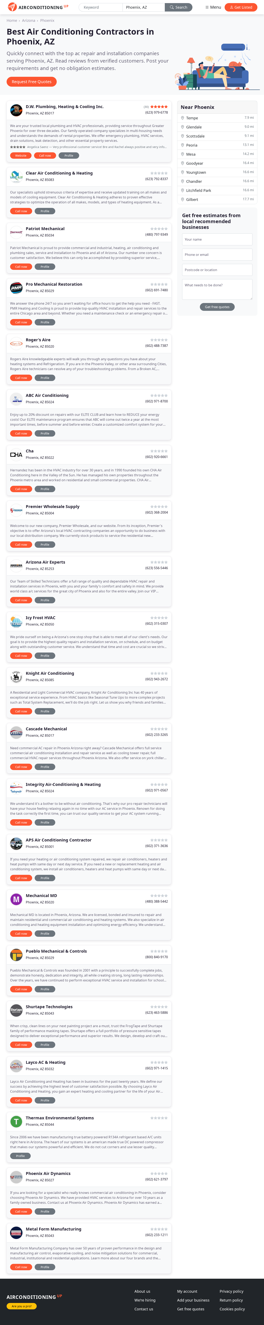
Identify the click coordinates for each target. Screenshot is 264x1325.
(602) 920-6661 (156, 456)
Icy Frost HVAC (40, 617)
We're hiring (145, 1300)
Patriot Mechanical (45, 228)
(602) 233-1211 (156, 1235)
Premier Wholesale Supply (52, 506)
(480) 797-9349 (156, 234)
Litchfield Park (219, 190)
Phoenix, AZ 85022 (40, 457)
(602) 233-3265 (156, 734)
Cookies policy (232, 1308)
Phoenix (47, 20)
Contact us (143, 1308)
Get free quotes (217, 307)
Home (12, 20)
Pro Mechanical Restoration (54, 284)
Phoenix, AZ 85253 (40, 568)
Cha (30, 451)
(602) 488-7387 (156, 345)
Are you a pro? (22, 1306)
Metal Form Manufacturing (53, 1229)
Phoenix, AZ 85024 (40, 402)
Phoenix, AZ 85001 (40, 846)
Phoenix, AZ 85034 (40, 235)
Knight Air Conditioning (50, 673)
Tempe (219, 117)
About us (142, 1291)
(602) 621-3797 (156, 1179)
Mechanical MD (41, 895)
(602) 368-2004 (156, 512)
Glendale (219, 126)
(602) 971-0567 (156, 790)
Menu (215, 7)
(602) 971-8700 (156, 401)
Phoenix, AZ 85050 (40, 624)
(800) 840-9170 (156, 957)
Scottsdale (219, 136)
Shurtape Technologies (49, 1006)
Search (180, 7)
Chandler (219, 181)
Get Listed (242, 7)
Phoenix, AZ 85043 (40, 1013)
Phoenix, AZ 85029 (40, 291)
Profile (69, 155)
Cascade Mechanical (46, 729)
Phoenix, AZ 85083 (40, 179)
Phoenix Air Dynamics (48, 1173)
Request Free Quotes (32, 81)
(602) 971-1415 (156, 1068)
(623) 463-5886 (156, 1012)
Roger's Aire (38, 340)
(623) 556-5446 (156, 568)
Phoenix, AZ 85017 (40, 113)
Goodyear (219, 163)
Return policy (231, 1300)
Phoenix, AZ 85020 (40, 346)
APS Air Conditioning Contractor (59, 840)
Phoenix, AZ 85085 (40, 680)
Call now (45, 155)
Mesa (219, 154)
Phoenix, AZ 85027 (40, 1180)
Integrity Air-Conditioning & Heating (63, 784)
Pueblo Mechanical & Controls (56, 951)
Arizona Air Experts (45, 562)
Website (20, 155)
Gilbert (219, 199)
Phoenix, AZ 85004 (40, 513)
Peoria (219, 145)
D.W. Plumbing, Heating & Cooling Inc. (65, 106)
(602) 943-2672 (156, 679)
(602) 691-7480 (156, 290)
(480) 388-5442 (156, 901)
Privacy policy (231, 1291)
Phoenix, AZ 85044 (40, 1124)
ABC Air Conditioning (47, 395)
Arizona (28, 20)
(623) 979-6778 (156, 112)
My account (187, 1291)
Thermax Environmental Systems (60, 1118)
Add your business (193, 1300)
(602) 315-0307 (156, 623)
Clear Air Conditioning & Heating (59, 173)
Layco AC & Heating (46, 1062)
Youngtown (219, 172)
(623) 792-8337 (156, 179)
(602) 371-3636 (156, 846)
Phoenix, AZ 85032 (40, 1069)
